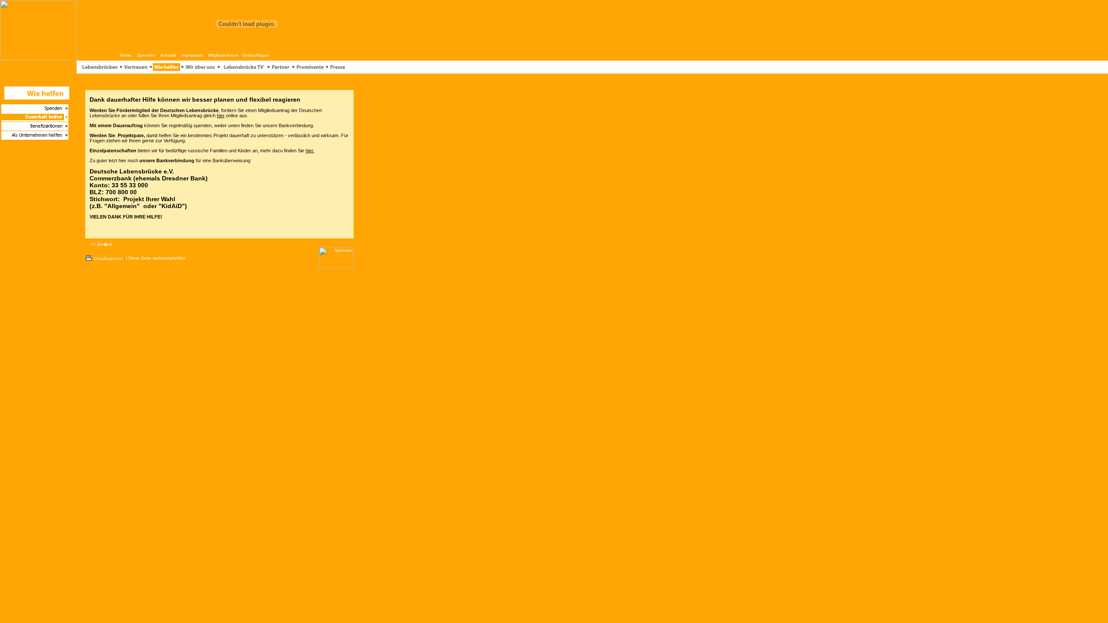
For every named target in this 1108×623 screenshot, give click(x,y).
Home (126, 55)
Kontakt (168, 55)
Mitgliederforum (223, 55)
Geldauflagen (255, 55)
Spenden (146, 55)
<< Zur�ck (101, 244)
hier (221, 115)
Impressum (192, 55)
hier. (310, 150)
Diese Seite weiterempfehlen (157, 258)
